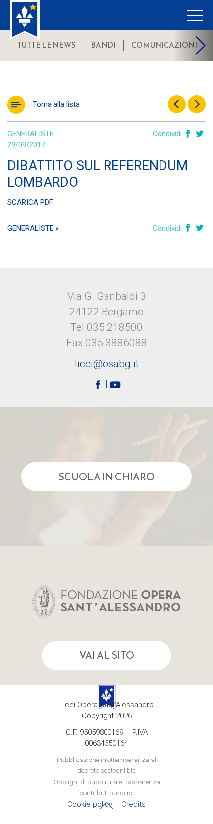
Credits (133, 804)
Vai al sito (106, 655)
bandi (103, 45)
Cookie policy (89, 804)
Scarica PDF (30, 202)
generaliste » (33, 228)
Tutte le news (46, 45)
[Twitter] (200, 134)
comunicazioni (164, 45)
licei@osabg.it (107, 364)
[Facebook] (188, 134)
